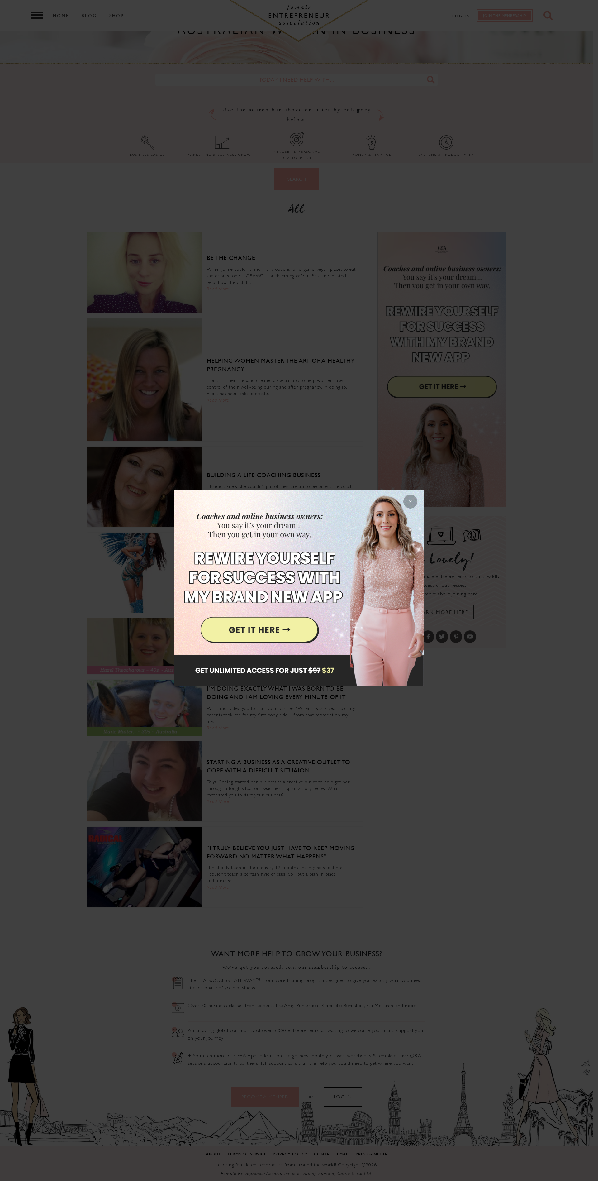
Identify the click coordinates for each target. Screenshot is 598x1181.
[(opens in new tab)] (299, 590)
